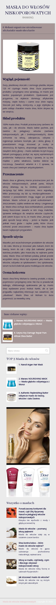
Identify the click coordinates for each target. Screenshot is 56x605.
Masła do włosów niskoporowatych (28, 10)
